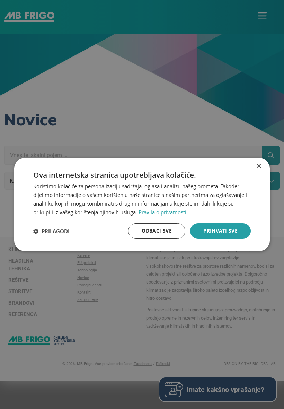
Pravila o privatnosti (162, 212)
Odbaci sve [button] (157, 230)
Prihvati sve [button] (220, 230)
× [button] (258, 166)
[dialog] (142, 204)
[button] (51, 231)
